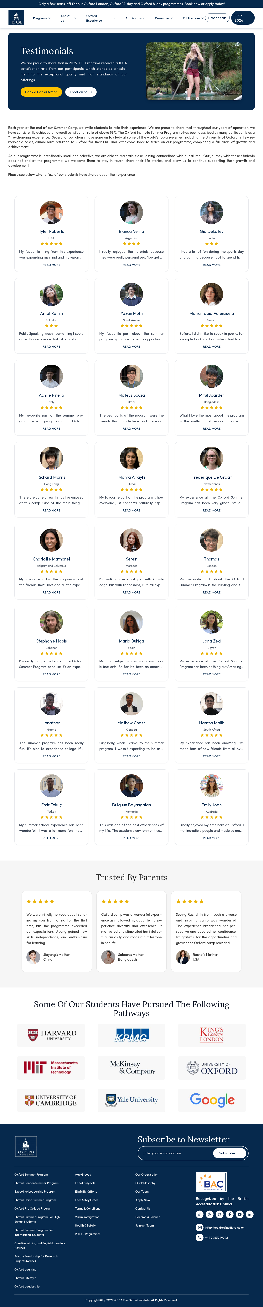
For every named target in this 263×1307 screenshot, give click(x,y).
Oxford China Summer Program (35, 1200)
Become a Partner (147, 1217)
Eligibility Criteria (86, 1191)
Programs (40, 18)
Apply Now (142, 1200)
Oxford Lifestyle (25, 1278)
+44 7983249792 (216, 1237)
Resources (162, 18)
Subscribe (229, 1153)
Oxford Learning (25, 1269)
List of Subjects (85, 1183)
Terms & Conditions (87, 1208)
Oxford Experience (94, 18)
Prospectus (217, 18)
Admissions (133, 18)
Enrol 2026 (239, 18)
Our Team (142, 1191)
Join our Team (144, 1225)
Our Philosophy (145, 1183)
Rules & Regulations (88, 1234)
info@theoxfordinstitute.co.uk (224, 1227)
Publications (191, 18)
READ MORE (51, 265)
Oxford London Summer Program (36, 1183)
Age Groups (83, 1174)
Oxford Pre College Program (33, 1208)
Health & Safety (85, 1225)
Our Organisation (146, 1174)
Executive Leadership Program (34, 1191)
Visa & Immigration (87, 1217)
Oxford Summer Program (31, 1174)
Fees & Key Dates (86, 1200)
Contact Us (142, 1208)
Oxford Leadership (27, 1286)
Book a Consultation (41, 92)
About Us (65, 18)
